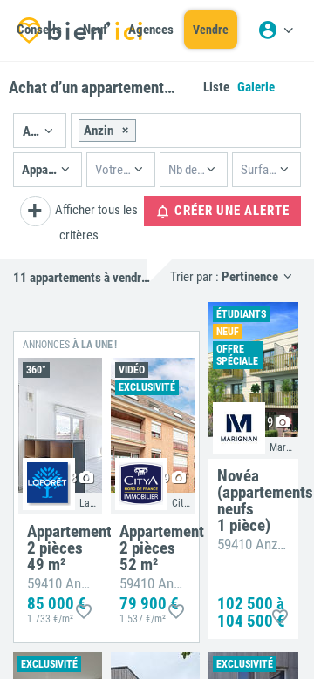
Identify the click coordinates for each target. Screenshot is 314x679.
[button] (39, 130)
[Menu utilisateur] (275, 30)
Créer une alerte (230, 210)
